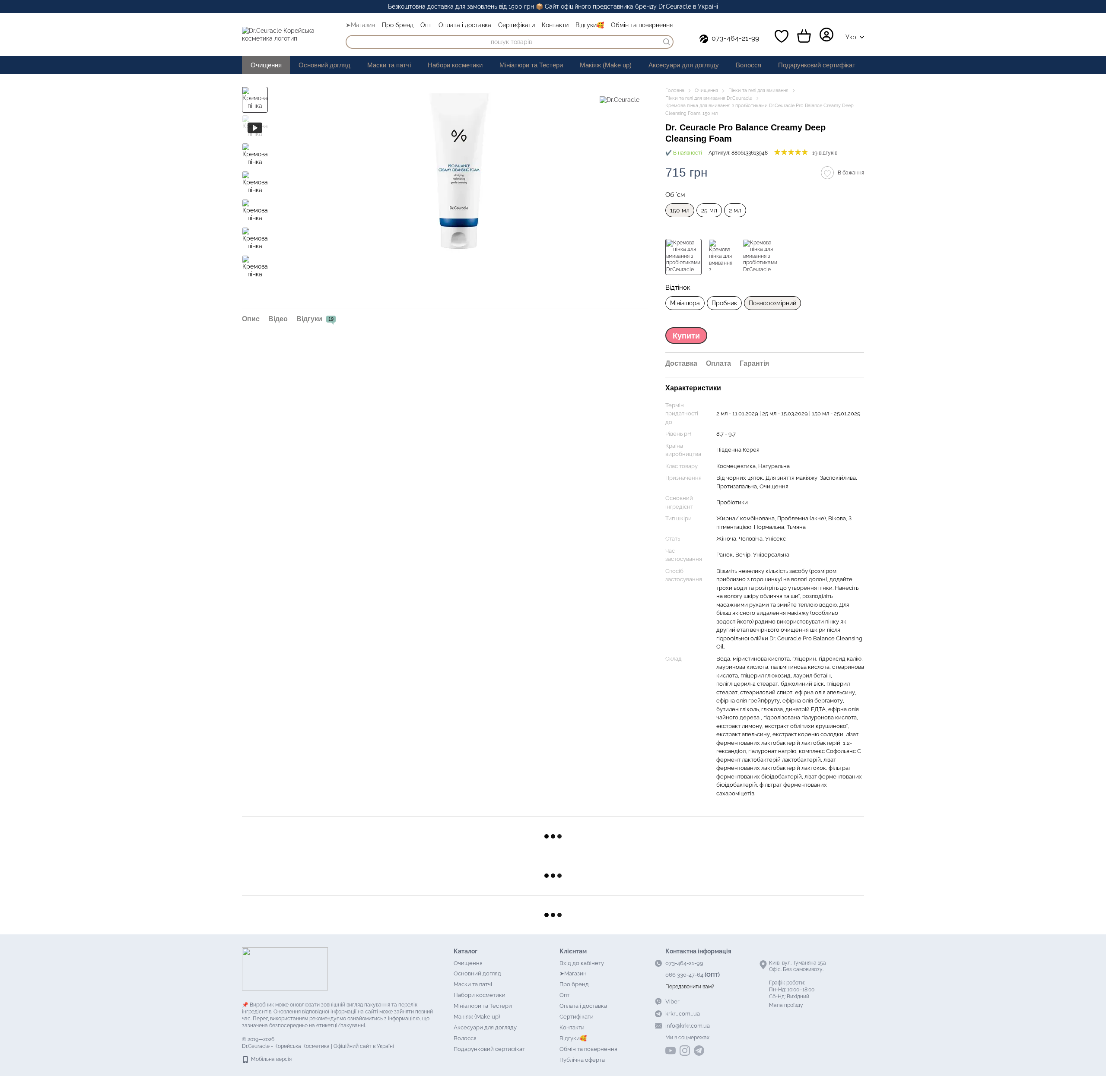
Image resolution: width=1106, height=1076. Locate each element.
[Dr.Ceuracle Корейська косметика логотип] (285, 969)
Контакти (555, 25)
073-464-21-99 (735, 38)
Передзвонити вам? (689, 987)
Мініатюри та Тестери (531, 65)
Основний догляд (324, 65)
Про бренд (397, 25)
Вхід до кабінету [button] (581, 963)
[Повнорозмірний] (683, 257)
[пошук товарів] (667, 42)
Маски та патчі (389, 65)
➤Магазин (360, 25)
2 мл (735, 210)
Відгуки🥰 (589, 25)
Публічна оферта (582, 1060)
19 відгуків (824, 153)
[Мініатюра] (760, 257)
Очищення (266, 65)
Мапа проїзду (786, 1005)
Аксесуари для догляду (683, 65)
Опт (426, 25)
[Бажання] (781, 36)
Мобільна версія (271, 1059)
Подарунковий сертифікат (816, 65)
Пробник (724, 303)
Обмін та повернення (642, 25)
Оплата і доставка (465, 25)
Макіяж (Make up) (606, 65)
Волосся (748, 65)
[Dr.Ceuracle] (619, 99)
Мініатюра (685, 303)
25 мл (709, 210)
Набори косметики (455, 65)
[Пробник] (722, 257)
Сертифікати (516, 25)
